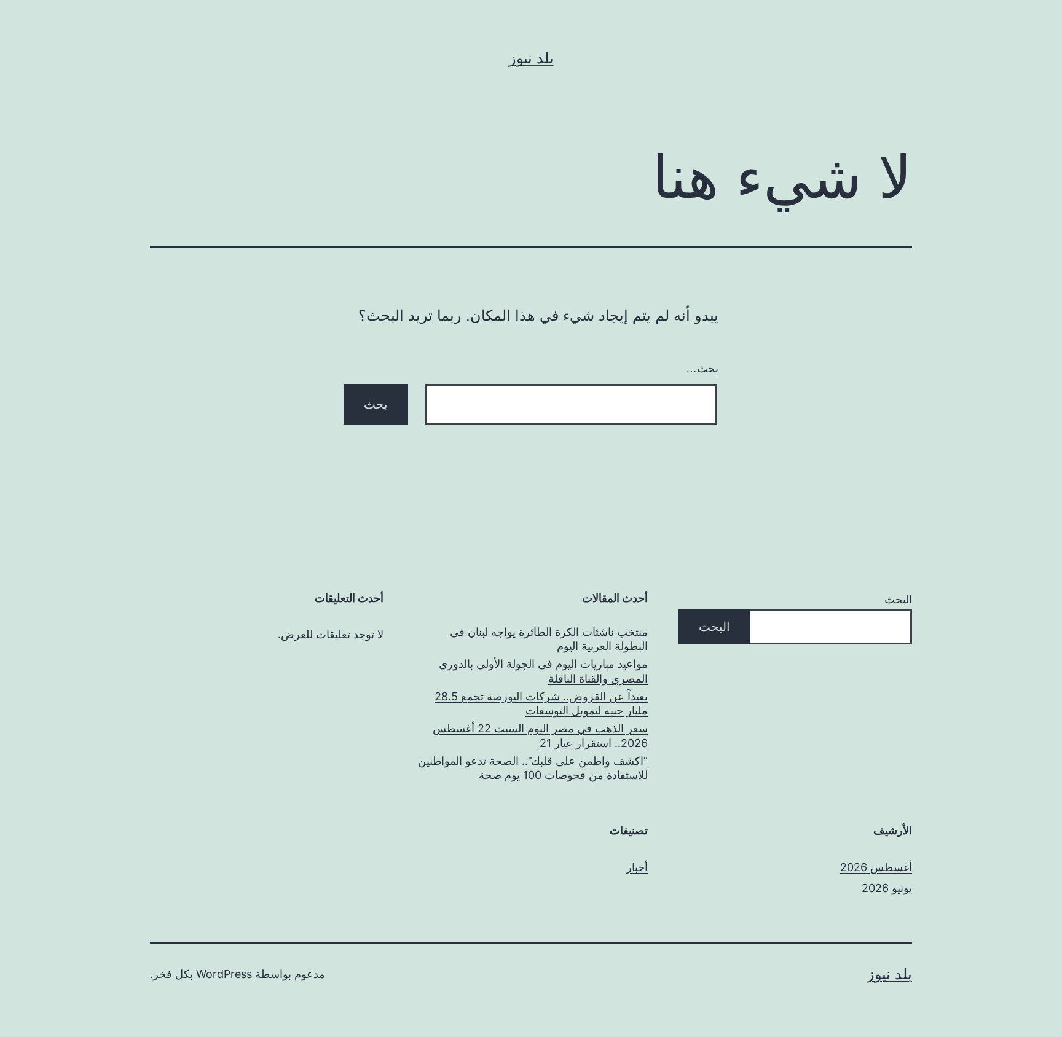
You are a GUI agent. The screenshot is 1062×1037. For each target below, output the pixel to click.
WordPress (224, 974)
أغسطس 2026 (876, 867)
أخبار (637, 867)
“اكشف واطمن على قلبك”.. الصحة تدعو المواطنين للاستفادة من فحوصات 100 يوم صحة (533, 767)
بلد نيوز (531, 58)
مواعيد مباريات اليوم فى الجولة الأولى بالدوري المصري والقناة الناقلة (543, 670)
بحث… (702, 368)
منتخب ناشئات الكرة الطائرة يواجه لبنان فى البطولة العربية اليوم (549, 638)
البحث (898, 599)
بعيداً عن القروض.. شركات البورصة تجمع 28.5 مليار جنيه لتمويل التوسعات (541, 703)
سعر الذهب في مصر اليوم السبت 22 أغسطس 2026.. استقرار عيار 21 (540, 735)
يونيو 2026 (887, 888)
